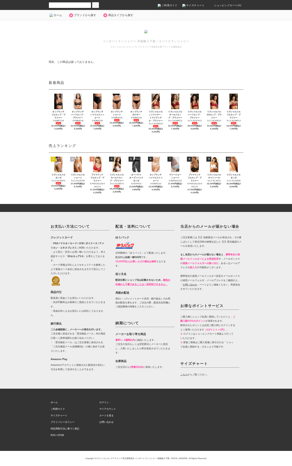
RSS (53, 435)
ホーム (57, 15)
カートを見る (106, 415)
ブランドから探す (85, 15)
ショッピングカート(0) (227, 5)
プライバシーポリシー (62, 422)
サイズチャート (195, 5)
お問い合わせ (106, 422)
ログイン (104, 402)
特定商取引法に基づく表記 (65, 428)
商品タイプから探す (120, 15)
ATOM (60, 435)
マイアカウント (107, 409)
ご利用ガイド (169, 5)
